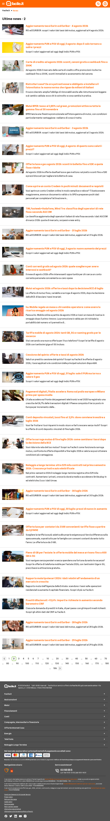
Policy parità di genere (11, 806)
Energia (7, 733)
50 (86, 658)
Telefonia (8, 739)
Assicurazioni (10, 700)
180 (107, 663)
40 (76, 658)
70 (105, 658)
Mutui (6, 705)
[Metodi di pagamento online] (29, 755)
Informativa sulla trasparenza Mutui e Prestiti (18, 811)
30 (67, 658)
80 (7, 663)
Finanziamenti (10, 711)
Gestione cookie (9, 804)
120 (47, 663)
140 (67, 663)
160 (87, 663)
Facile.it (6, 10)
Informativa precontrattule (12, 809)
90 (17, 663)
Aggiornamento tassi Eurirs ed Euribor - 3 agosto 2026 (57, 128)
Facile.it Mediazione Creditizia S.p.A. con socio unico (79, 784)
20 (57, 658)
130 (57, 663)
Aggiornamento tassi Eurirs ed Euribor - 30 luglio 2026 (57, 490)
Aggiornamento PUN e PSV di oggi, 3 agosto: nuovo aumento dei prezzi (66, 248)
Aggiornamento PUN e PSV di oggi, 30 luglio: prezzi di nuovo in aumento (66, 508)
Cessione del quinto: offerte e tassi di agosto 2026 (55, 354)
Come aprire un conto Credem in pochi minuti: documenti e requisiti (64, 186)
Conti (6, 716)
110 (37, 663)
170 (97, 663)
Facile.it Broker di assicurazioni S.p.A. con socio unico (61, 779)
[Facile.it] (15, 5)
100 (27, 663)
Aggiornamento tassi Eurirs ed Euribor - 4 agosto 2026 (57, 25)
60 (96, 658)
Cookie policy (8, 802)
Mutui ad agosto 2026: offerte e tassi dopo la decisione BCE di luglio (64, 288)
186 (55, 668)
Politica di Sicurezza (10, 799)
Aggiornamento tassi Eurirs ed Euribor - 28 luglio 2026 (57, 622)
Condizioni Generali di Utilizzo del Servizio (17, 794)
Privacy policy (8, 797)
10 (48, 658)
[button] (3, 4)
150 (77, 663)
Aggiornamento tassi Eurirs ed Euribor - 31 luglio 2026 (56, 230)
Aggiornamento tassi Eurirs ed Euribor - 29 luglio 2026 (57, 640)
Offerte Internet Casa (14, 728)
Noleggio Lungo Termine (15, 745)
